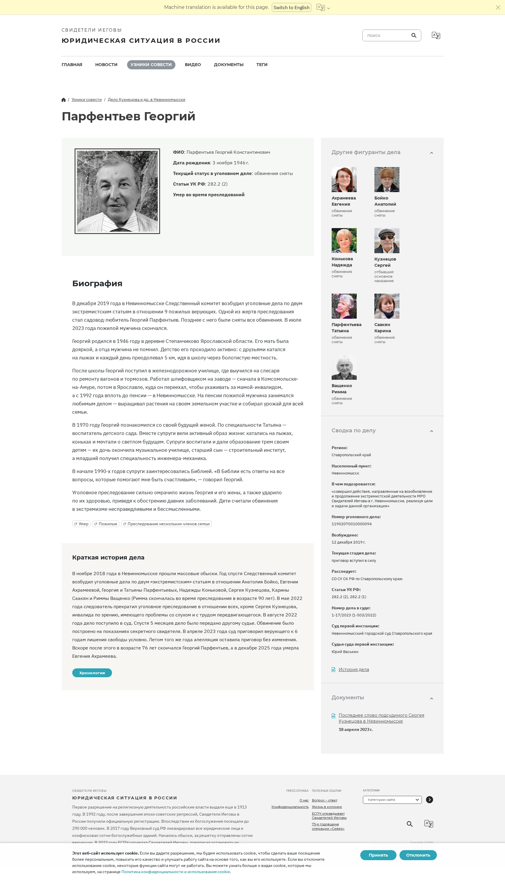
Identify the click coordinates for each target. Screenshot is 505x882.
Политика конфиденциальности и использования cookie (175, 871)
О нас (304, 800)
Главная (72, 64)
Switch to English (292, 7)
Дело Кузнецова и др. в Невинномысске (146, 99)
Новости (106, 64)
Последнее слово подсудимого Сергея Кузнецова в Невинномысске (381, 718)
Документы (229, 64)
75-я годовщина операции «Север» (328, 826)
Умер (83, 523)
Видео (193, 64)
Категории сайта (381, 800)
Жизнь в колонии (327, 807)
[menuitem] (72, 64)
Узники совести (151, 64)
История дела (354, 669)
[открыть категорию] (429, 800)
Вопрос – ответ (324, 800)
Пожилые (108, 523)
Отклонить (418, 855)
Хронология (92, 672)
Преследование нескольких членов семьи (169, 523)
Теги (262, 64)
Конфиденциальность (290, 807)
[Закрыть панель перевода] (498, 7)
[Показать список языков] (323, 7)
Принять (378, 855)
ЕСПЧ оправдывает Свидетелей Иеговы (329, 815)
